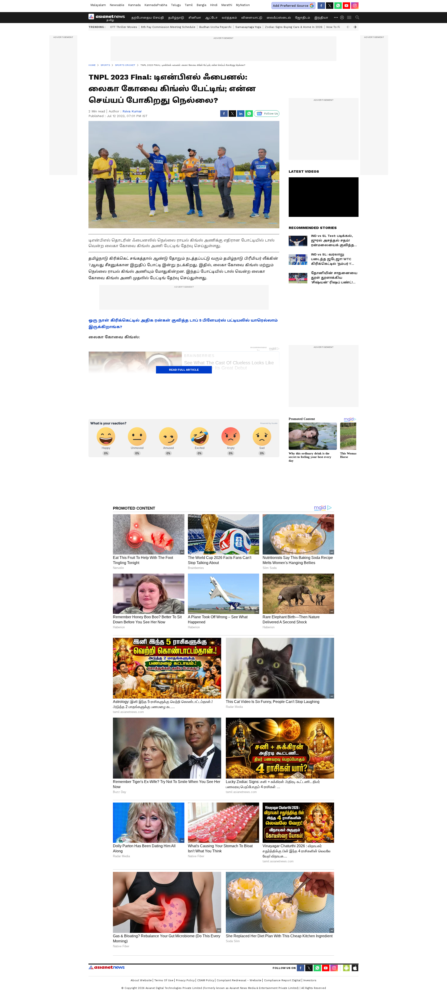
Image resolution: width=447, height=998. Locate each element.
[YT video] (346, 5)
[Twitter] (329, 5)
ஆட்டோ (211, 17)
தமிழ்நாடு (176, 17)
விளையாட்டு (251, 17)
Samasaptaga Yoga (248, 27)
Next (355, 27)
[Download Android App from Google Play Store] (346, 968)
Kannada (134, 5)
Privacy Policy (185, 980)
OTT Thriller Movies (123, 27)
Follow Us (271, 113)
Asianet (106, 967)
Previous (348, 27)
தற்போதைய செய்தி (147, 17)
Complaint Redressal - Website (239, 980)
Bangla (201, 5)
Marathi (226, 5)
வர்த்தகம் (229, 17)
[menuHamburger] (349, 17)
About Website (141, 980)
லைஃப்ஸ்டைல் (279, 17)
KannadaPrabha (155, 5)
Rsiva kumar (132, 111)
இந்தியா (321, 17)
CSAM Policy (205, 980)
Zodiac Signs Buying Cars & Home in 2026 (293, 27)
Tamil (189, 5)
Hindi (213, 5)
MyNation (243, 5)
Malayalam (98, 5)
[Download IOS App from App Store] (355, 968)
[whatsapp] (338, 5)
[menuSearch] (357, 17)
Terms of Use (163, 980)
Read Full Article (184, 369)
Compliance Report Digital (282, 980)
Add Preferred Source (290, 5)
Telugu (176, 5)
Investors (309, 980)
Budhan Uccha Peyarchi (215, 27)
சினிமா (194, 17)
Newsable (117, 5)
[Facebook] (321, 5)
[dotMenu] (336, 17)
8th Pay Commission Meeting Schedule (168, 27)
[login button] (343, 17)
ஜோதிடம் (302, 17)
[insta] (355, 5)
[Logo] (108, 17)
